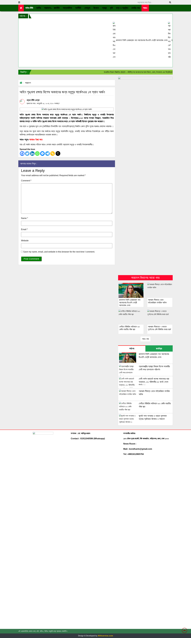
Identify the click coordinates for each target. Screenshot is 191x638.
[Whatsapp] (37, 153)
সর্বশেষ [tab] (131, 348)
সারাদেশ (28, 83)
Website (25, 240)
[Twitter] (27, 153)
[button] (39, 8)
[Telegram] (47, 153)
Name (24, 218)
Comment (26, 180)
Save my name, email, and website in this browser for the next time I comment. (59, 252)
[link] (145, 8)
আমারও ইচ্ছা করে (35, 139)
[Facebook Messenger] (42, 153)
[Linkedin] (32, 153)
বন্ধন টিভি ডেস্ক (33, 100)
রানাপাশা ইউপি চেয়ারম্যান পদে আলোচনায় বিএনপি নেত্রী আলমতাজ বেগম (129, 40)
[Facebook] (22, 153)
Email (24, 229)
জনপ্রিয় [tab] (159, 348)
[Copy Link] (52, 153)
